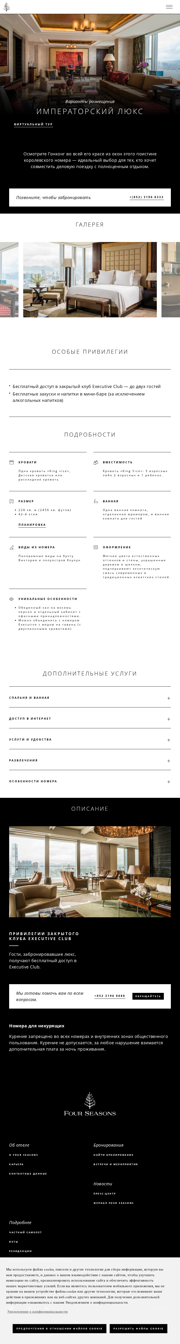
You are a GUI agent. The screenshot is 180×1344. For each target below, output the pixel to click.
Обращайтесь (148, 996)
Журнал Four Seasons (114, 1203)
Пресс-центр (105, 1193)
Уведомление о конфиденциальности (37, 1312)
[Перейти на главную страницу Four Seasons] (7, 7)
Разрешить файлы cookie (138, 1328)
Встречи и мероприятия (116, 1164)
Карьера (16, 1164)
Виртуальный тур (33, 124)
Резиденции (20, 1251)
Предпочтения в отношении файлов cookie (59, 1328)
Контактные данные (28, 1173)
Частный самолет (25, 1232)
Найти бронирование (114, 1154)
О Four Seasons (23, 1154)
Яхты (13, 1241)
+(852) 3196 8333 (147, 197)
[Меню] (169, 6)
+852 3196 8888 (109, 996)
